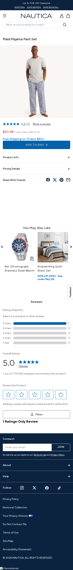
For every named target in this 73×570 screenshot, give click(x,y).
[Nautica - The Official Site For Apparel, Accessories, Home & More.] (36, 16)
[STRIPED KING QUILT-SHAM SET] (53, 247)
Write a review (42, 124)
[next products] (69, 247)
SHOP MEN (40, 7)
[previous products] (3, 247)
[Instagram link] (22, 488)
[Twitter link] (34, 487)
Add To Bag (35, 144)
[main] (36, 230)
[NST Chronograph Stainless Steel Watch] (20, 247)
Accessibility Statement (17, 549)
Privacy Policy (57, 455)
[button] (8, 394)
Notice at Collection (15, 507)
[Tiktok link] (59, 488)
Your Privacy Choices (15, 515)
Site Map (8, 541)
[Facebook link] (47, 488)
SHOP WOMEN (55, 7)
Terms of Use (39, 455)
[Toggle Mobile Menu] (4, 16)
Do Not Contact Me (14, 524)
